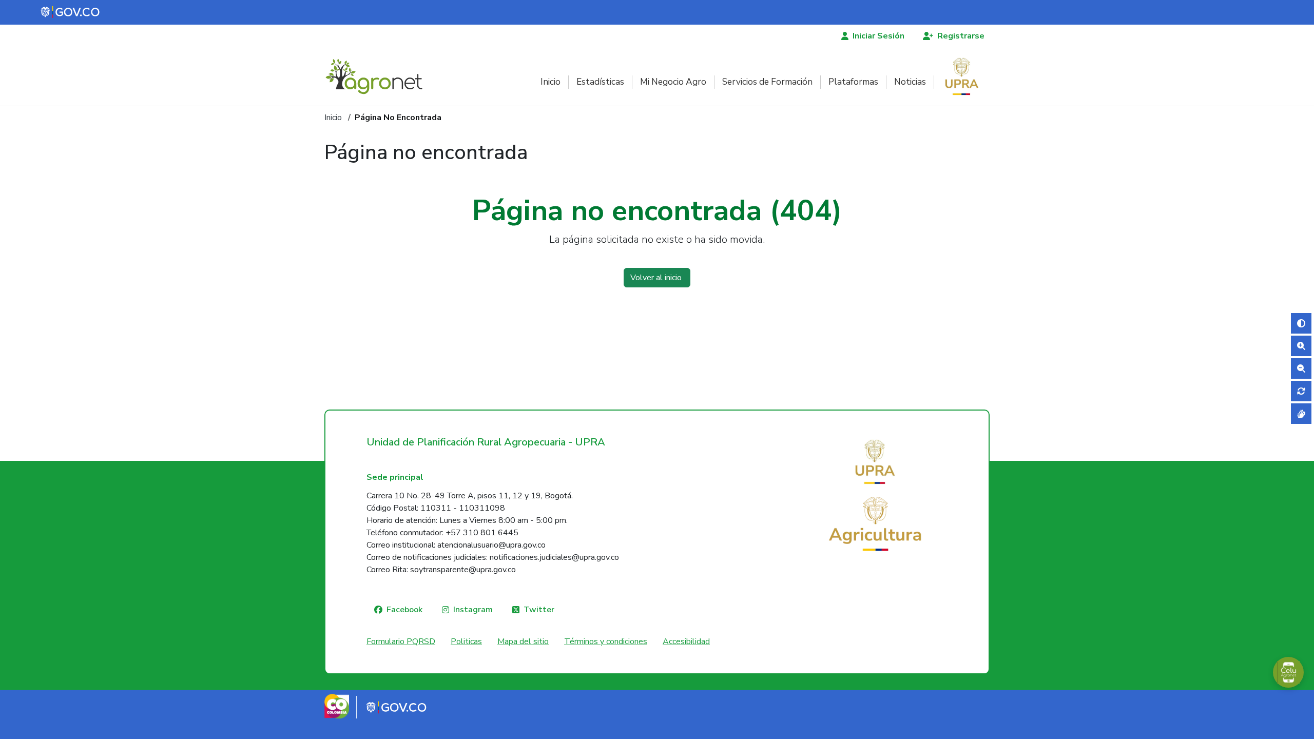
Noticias (910, 82)
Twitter (539, 609)
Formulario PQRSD (400, 641)
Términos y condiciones (605, 641)
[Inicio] (378, 76)
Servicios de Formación (767, 82)
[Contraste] (1301, 323)
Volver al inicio (657, 277)
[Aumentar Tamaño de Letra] (1301, 346)
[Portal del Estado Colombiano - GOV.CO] (71, 12)
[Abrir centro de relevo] (1301, 413)
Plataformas (853, 82)
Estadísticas (600, 82)
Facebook (404, 609)
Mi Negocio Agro (673, 82)
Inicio (550, 82)
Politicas (466, 641)
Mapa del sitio (523, 641)
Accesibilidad (686, 641)
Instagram (473, 609)
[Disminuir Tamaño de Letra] (1301, 368)
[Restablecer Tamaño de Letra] (1301, 391)
